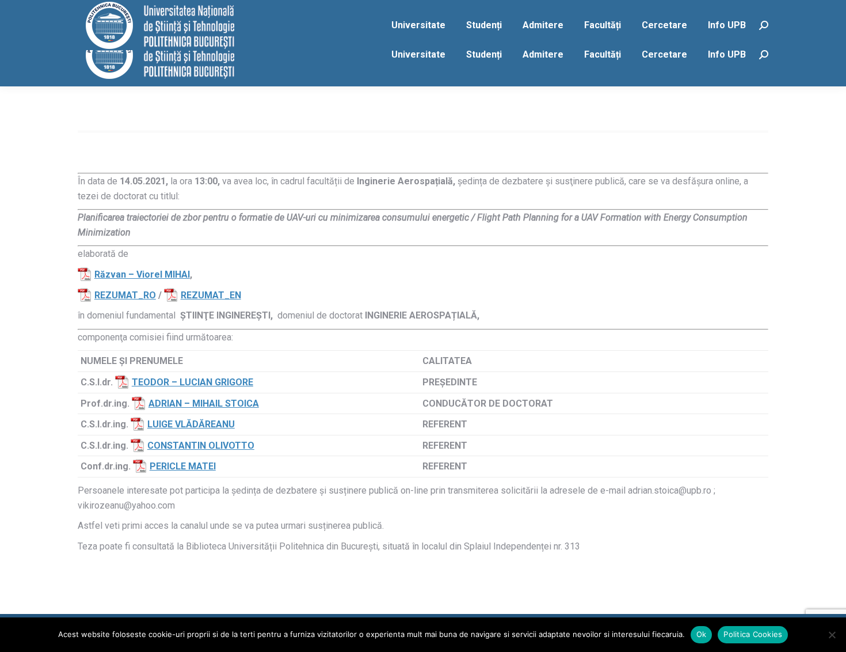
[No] (831, 634)
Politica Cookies (752, 634)
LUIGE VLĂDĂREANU (191, 424)
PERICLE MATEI (183, 466)
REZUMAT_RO (125, 295)
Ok (701, 634)
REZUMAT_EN (211, 295)
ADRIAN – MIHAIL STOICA (203, 403)
